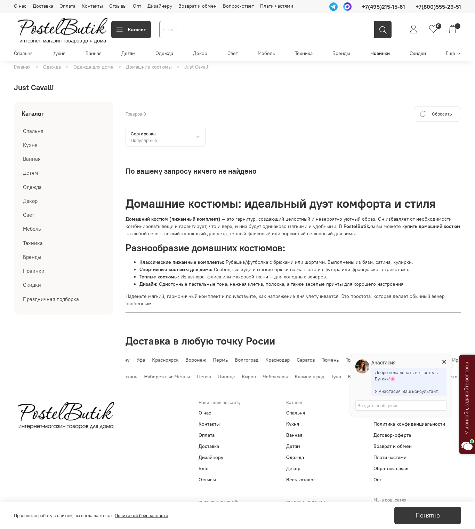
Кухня (59, 53)
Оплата (67, 6)
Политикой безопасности (141, 516)
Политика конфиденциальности (409, 424)
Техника (304, 53)
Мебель (266, 53)
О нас (20, 6)
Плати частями (276, 6)
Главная (22, 67)
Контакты (92, 6)
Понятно (428, 515)
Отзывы (118, 6)
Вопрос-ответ (238, 6)
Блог (204, 468)
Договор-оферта (392, 435)
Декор (200, 53)
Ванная (94, 53)
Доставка (43, 6)
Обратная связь (390, 468)
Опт (137, 6)
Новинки (380, 53)
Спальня (23, 53)
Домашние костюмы (149, 67)
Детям (128, 53)
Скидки (418, 53)
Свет (232, 53)
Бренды (341, 53)
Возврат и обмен (197, 6)
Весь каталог (300, 479)
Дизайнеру (159, 6)
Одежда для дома (93, 67)
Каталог (137, 29)
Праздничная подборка (51, 299)
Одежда (164, 53)
